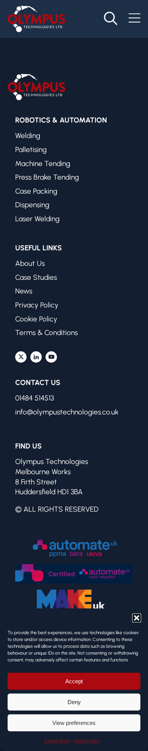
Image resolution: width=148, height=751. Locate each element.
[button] (136, 618)
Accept (74, 681)
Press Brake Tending (47, 177)
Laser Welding (37, 218)
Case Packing (36, 191)
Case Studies (36, 277)
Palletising (31, 149)
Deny (74, 702)
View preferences (74, 723)
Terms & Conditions (46, 332)
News (23, 291)
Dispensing (32, 204)
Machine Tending (42, 163)
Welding (27, 135)
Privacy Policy (87, 740)
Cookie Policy (57, 740)
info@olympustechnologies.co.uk (66, 412)
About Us (30, 263)
